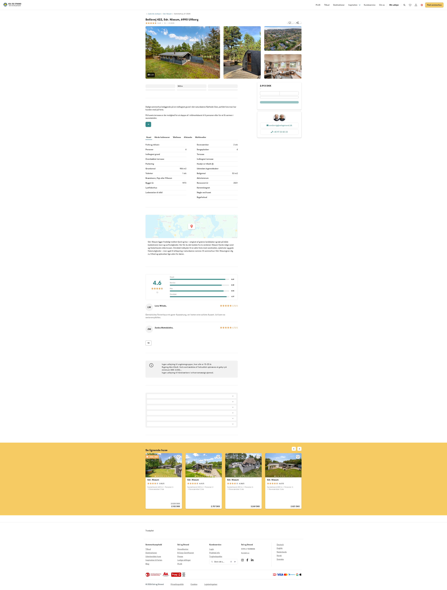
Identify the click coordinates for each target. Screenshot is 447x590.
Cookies (194, 584)
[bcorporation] (184, 576)
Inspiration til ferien (154, 560)
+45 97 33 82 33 (280, 132)
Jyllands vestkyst (154, 14)
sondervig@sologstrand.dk (280, 125)
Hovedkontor (182, 549)
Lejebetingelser (210, 584)
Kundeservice (369, 5)
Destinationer (339, 5)
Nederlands (282, 552)
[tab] (155, 476)
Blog (147, 564)
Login (211, 549)
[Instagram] (242, 560)
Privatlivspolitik (177, 584)
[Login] (415, 5)
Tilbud (326, 5)
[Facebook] (247, 560)
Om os (382, 5)
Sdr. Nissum (167, 14)
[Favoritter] (410, 5)
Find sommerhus (434, 5)
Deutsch (280, 545)
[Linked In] (252, 560)
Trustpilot (150, 530)
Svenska (280, 559)
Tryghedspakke (215, 556)
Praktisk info (214, 553)
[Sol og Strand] (12, 5)
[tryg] (177, 576)
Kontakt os (245, 553)
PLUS (318, 5)
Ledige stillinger (184, 560)
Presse (180, 556)
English (280, 548)
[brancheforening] (154, 576)
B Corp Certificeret (185, 553)
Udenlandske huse (153, 556)
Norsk (279, 555)
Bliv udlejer (394, 5)
